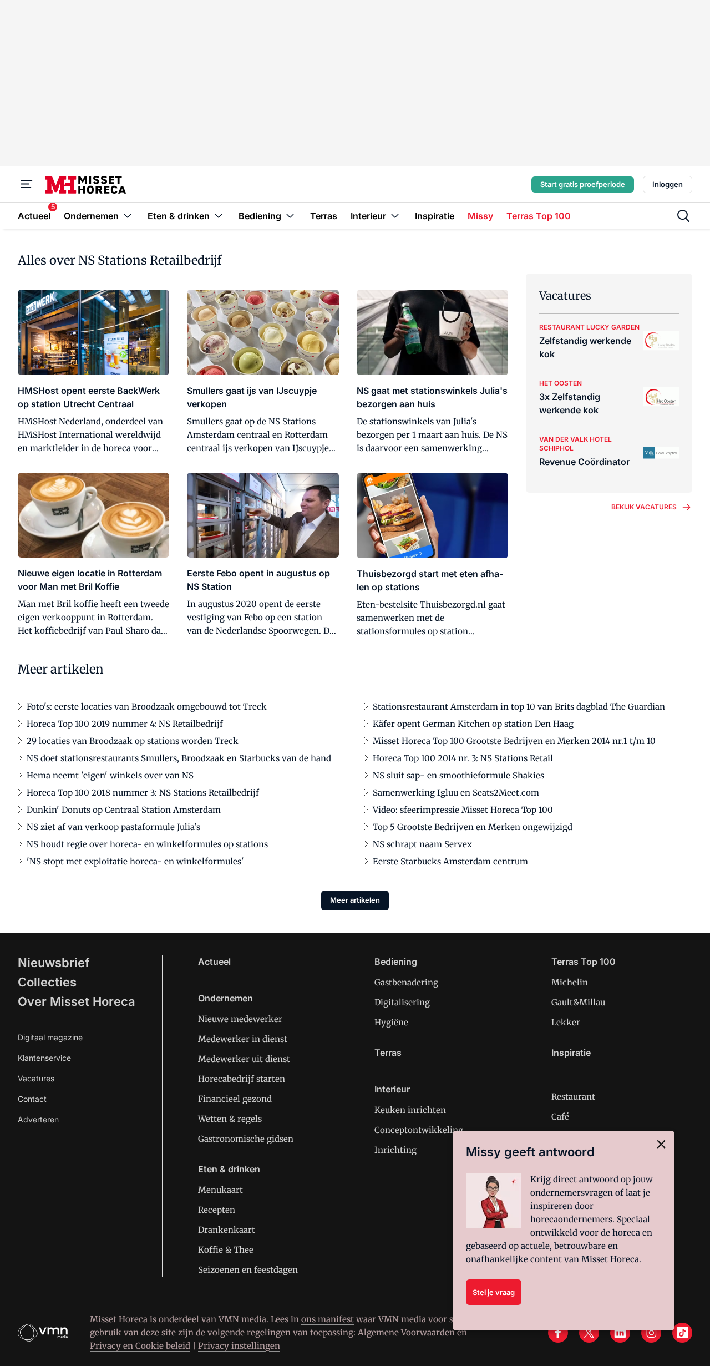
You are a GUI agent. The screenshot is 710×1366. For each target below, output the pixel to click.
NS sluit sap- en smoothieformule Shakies (458, 775)
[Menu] (27, 184)
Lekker (565, 1022)
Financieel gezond (235, 1099)
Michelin (569, 982)
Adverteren (38, 1119)
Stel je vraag (494, 1292)
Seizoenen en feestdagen (248, 1269)
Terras (388, 1052)
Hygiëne (391, 1022)
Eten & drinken (229, 1169)
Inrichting (395, 1150)
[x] (589, 1333)
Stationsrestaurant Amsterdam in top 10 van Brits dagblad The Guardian (519, 706)
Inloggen (667, 184)
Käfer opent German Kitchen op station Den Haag (473, 724)
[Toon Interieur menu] (395, 216)
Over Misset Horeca (76, 1001)
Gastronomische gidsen (245, 1139)
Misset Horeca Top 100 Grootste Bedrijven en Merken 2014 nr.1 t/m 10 (514, 741)
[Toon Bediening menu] (290, 216)
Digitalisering (402, 1002)
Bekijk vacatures (644, 507)
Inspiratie (571, 1052)
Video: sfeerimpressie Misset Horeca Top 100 (463, 810)
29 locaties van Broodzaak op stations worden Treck (133, 741)
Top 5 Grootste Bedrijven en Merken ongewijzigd (472, 827)
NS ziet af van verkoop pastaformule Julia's (113, 827)
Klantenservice (44, 1058)
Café (560, 1116)
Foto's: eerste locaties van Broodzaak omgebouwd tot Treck (147, 706)
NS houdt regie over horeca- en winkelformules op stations (147, 844)
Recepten (216, 1210)
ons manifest (327, 1319)
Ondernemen (225, 998)
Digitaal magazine (50, 1037)
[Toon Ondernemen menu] (127, 216)
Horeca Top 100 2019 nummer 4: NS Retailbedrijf (125, 724)
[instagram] (651, 1333)
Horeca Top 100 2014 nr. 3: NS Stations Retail (463, 758)
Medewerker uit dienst (244, 1059)
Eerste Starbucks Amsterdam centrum (450, 861)
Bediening (395, 961)
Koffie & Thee (225, 1249)
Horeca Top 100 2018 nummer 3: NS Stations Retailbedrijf (143, 792)
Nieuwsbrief (54, 962)
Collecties (47, 982)
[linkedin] (620, 1333)
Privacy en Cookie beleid (140, 1345)
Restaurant (573, 1096)
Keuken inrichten (410, 1110)
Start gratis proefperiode (582, 184)
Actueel (214, 961)
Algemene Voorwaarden (406, 1332)
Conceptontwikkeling (418, 1130)
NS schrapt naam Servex (422, 844)
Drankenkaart (226, 1230)
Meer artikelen (355, 900)
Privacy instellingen (239, 1345)
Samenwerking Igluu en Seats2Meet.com (456, 792)
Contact (32, 1099)
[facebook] (558, 1333)
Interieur (392, 1089)
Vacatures (36, 1078)
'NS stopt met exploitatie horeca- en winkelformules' (135, 861)
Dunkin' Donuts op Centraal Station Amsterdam (124, 810)
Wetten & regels (230, 1119)
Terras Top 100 (583, 961)
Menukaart (220, 1190)
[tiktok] (682, 1333)
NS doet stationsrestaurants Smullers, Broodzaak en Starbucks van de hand (179, 758)
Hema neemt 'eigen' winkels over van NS (110, 775)
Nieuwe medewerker (240, 1019)
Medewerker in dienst (242, 1039)
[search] (683, 215)
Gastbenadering (406, 982)
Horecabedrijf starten (241, 1079)
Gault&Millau (578, 1002)
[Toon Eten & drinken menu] (218, 216)
